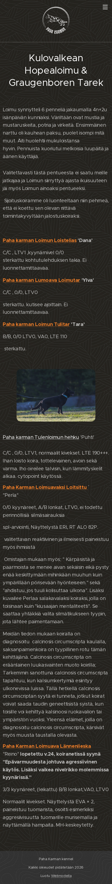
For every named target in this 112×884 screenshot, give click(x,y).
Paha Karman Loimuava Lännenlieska (47, 746)
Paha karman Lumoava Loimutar (41, 280)
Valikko (105, 6)
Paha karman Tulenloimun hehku (41, 437)
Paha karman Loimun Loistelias (40, 240)
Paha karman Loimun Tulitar (36, 324)
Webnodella (61, 875)
